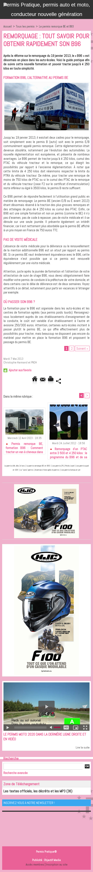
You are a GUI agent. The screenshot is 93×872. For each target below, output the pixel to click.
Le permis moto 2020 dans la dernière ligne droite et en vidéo (44, 736)
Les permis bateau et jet (70, 469)
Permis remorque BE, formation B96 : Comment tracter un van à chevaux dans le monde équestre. (24, 447)
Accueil (7, 26)
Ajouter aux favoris (20, 370)
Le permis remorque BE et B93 (56, 26)
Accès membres (35, 864)
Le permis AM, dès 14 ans (14, 465)
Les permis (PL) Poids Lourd (63, 465)
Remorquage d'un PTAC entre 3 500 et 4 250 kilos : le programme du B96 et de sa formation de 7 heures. (68, 452)
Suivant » (82, 348)
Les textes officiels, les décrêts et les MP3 (34, 791)
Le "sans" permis (26, 469)
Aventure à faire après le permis (47, 469)
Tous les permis (25, 26)
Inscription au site (56, 864)
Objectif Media (52, 860)
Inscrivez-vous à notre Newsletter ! (29, 803)
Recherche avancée (15, 773)
